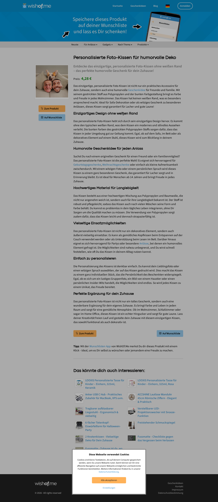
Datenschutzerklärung (109, 471)
